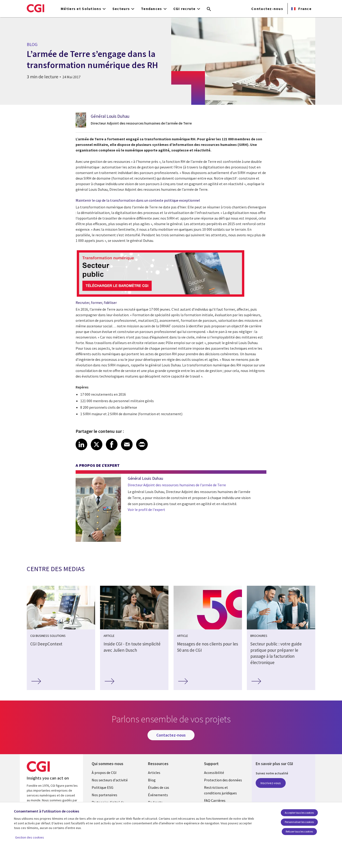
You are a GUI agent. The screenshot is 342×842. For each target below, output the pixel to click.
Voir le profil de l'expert (146, 509)
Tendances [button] (151, 8)
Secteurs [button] (121, 8)
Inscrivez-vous (271, 783)
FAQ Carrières (214, 800)
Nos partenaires (104, 795)
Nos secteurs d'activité (110, 780)
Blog (152, 780)
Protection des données (223, 780)
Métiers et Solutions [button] (81, 8)
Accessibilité (214, 772)
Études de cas (158, 787)
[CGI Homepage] (35, 8)
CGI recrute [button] (184, 8)
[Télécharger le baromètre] (160, 297)
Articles (154, 772)
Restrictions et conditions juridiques (220, 790)
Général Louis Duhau (110, 116)
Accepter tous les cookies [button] (299, 812)
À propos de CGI (104, 772)
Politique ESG (102, 787)
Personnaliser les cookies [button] (299, 822)
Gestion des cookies (29, 837)
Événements (158, 795)
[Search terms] (209, 9)
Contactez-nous (267, 8)
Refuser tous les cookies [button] (299, 831)
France (304, 8)
